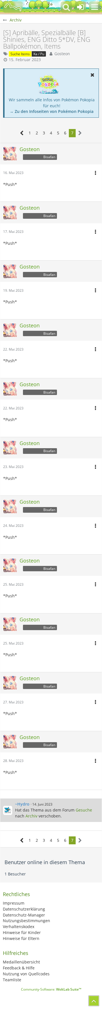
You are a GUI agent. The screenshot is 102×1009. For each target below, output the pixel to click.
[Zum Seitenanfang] (93, 1000)
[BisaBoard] (13, 7)
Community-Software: (51, 989)
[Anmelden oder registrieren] (80, 7)
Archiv (31, 816)
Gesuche (84, 810)
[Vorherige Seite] (22, 133)
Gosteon (62, 53)
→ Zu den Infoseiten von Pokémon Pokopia (52, 111)
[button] (94, 7)
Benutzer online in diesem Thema (45, 862)
